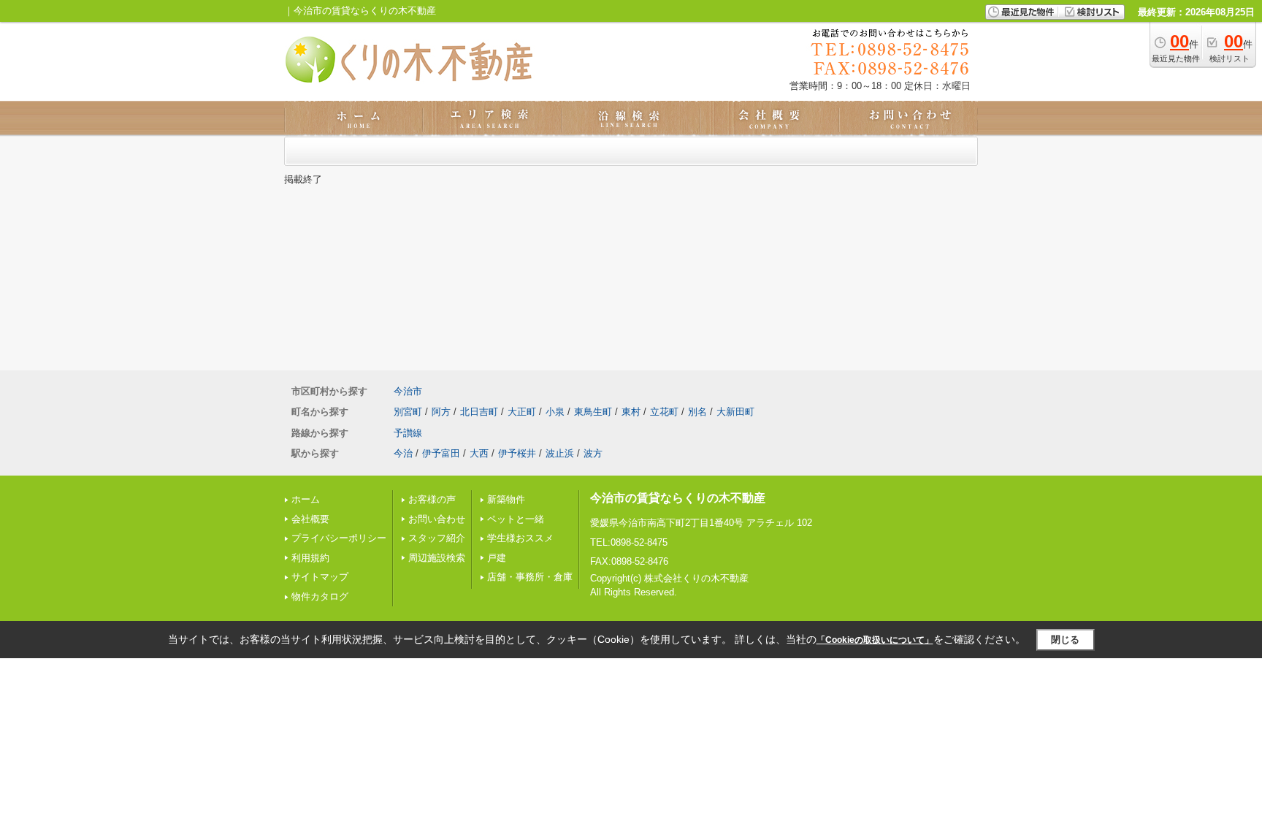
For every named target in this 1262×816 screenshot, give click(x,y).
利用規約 (310, 557)
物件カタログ (319, 596)
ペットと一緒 (515, 519)
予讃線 (408, 432)
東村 (631, 411)
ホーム (305, 499)
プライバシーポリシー (338, 538)
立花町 (664, 411)
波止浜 (560, 453)
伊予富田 (441, 453)
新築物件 (506, 499)
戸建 (496, 557)
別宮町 (408, 411)
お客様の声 (432, 499)
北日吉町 (479, 411)
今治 (403, 453)
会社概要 (310, 519)
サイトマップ (319, 576)
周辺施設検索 (436, 557)
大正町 (522, 411)
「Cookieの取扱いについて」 (875, 640)
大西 (479, 453)
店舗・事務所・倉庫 (530, 576)
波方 (593, 453)
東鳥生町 (593, 411)
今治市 (408, 391)
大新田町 (735, 411)
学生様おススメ (520, 538)
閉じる (1065, 639)
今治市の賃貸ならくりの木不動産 (677, 498)
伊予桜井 (517, 453)
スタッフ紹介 (436, 538)
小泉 (555, 411)
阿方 (441, 411)
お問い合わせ (436, 519)
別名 (697, 411)
